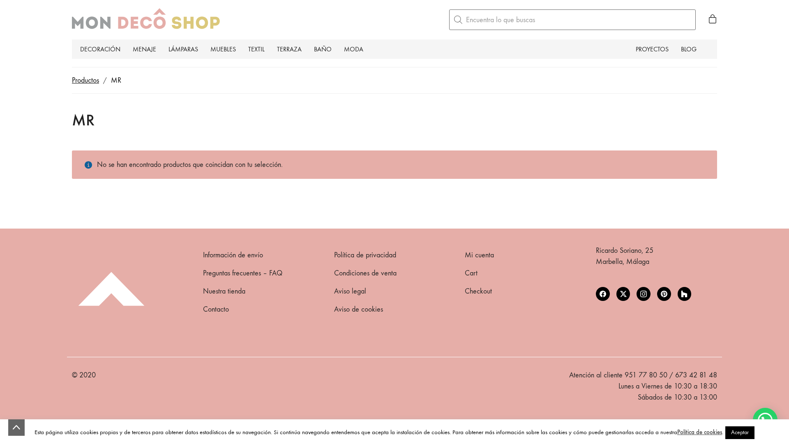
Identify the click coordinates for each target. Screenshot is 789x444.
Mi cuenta (479, 255)
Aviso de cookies (358, 309)
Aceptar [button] (740, 432)
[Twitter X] (623, 294)
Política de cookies (699, 432)
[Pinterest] (664, 294)
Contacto (216, 309)
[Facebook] (603, 294)
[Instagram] (644, 294)
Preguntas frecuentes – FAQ (242, 273)
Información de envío (233, 255)
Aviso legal (350, 291)
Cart (471, 273)
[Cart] (712, 19)
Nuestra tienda (224, 291)
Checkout (478, 291)
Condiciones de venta (365, 273)
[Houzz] (685, 294)
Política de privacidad (365, 255)
